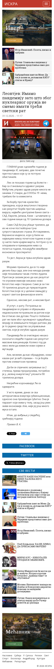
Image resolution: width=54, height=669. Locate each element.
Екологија (16, 658)
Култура (41, 658)
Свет (46, 655)
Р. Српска (28, 655)
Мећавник (7, 661)
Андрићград (29, 658)
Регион (38, 655)
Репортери (20, 661)
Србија (17, 655)
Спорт (5, 658)
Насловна (7, 655)
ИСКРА (10, 3)
